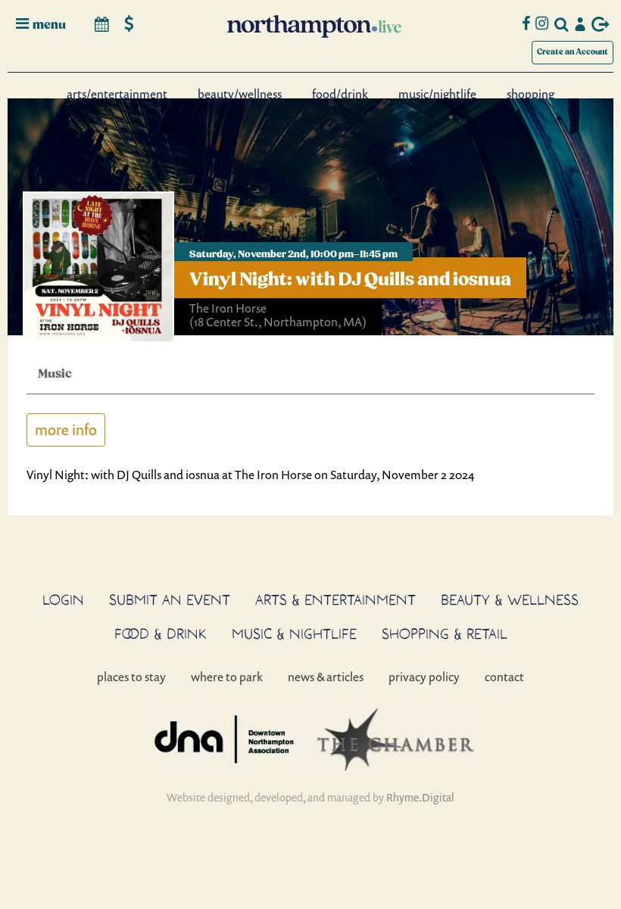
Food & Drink (160, 633)
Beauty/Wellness (240, 94)
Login (63, 599)
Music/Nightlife (437, 94)
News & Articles (326, 676)
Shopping (530, 94)
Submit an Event (169, 599)
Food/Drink (340, 94)
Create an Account (572, 52)
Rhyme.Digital (420, 797)
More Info (66, 429)
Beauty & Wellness (510, 599)
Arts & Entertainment (335, 599)
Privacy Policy (424, 676)
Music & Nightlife (294, 633)
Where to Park (227, 676)
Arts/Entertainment (117, 94)
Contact (504, 676)
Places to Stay (131, 676)
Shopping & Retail (444, 633)
